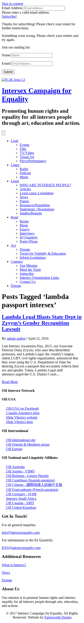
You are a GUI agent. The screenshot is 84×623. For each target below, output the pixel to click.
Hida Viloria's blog (19, 422)
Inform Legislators (33, 257)
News (24, 197)
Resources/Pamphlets (35, 205)
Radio (24, 169)
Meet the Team (30, 269)
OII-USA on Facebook (22, 408)
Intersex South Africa (20, 498)
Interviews (27, 233)
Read (14, 217)
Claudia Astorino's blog (22, 413)
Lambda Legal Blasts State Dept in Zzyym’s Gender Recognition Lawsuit (42, 323)
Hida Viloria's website (21, 417)
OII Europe (13, 449)
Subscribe (27, 273)
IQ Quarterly (29, 237)
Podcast (25, 173)
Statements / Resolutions (37, 209)
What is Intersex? (14, 565)
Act (13, 245)
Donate (25, 249)
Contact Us (28, 282)
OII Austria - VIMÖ (20, 471)
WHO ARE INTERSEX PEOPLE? (45, 185)
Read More (10, 382)
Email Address (12, 8)
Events (24, 145)
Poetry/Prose (29, 241)
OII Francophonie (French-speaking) (31, 490)
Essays (24, 229)
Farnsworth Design (57, 617)
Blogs (24, 225)
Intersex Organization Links (39, 278)
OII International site (20, 440)
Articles (25, 189)
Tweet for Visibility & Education (43, 253)
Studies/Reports (31, 213)
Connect (17, 261)
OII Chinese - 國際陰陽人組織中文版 (33, 485)
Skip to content (12, 4)
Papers (24, 201)
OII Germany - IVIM (20, 494)
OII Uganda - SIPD (19, 503)
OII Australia (15, 467)
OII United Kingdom (20, 507)
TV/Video (27, 153)
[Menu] (3, 133)
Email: (6, 63)
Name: (6, 55)
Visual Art (27, 157)
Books (24, 221)
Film (23, 149)
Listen (15, 165)
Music (24, 177)
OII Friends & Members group (27, 444)
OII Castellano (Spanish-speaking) (30, 480)
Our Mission (28, 265)
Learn (15, 181)
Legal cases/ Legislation (37, 193)
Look (14, 141)
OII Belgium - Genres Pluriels (27, 476)
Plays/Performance (33, 161)
